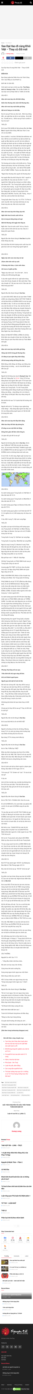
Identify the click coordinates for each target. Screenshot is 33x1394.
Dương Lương (10, 53)
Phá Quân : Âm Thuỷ (11, 1062)
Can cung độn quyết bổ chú (13, 1068)
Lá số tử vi (20, 1092)
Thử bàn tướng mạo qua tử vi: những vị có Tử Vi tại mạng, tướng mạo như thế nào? (16, 1074)
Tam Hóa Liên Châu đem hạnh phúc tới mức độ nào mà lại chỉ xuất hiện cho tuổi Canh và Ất (16, 1044)
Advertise (9, 1384)
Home (2, 43)
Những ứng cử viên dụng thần (11, 1301)
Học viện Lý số (8, 1389)
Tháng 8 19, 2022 (20, 53)
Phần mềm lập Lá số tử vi (17, 1274)
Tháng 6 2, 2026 (6, 1315)
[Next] (18, 1226)
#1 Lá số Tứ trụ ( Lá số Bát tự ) (18, 1267)
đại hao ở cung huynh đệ (9, 1087)
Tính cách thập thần (8, 1307)
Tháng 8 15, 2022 (6, 1164)
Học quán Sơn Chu (6, 1355)
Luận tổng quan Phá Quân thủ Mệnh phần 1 (15, 1196)
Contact (27, 1384)
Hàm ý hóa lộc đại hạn (12, 1059)
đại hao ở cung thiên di (8, 1092)
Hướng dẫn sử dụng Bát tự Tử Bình (12, 1313)
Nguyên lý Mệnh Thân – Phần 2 (11, 1162)
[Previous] (15, 1226)
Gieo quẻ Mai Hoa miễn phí (17, 1260)
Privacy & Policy (18, 1384)
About (2, 1384)
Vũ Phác (3, 1359)
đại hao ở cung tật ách (23, 1090)
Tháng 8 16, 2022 (6, 1171)
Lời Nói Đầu (5, 1169)
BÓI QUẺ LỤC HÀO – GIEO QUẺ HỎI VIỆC (14, 1280)
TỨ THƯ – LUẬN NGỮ (8, 1203)
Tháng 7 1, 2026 (6, 1297)
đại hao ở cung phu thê (8, 1090)
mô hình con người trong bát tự (12, 1295)
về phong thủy (25, 1095)
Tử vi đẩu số (8, 43)
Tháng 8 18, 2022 (6, 1147)
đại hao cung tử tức (10, 1082)
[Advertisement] (16, 22)
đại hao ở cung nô (23, 1087)
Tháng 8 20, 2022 (6, 1157)
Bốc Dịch (3, 1357)
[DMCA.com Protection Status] (21, 1389)
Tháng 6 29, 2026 (7, 1303)
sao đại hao (5, 1095)
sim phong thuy (15, 1095)
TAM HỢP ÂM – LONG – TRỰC (11, 1145)
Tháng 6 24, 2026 (7, 1309)
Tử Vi (17, 378)
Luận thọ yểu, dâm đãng (12, 1065)
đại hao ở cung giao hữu (9, 1085)
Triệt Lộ (4, 1210)
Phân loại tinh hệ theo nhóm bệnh (12, 1218)
